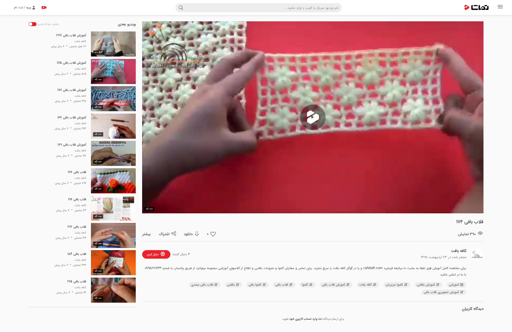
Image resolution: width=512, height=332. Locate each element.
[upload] (44, 7)
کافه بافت (458, 251)
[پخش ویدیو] (313, 117)
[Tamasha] (477, 7)
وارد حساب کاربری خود (303, 319)
